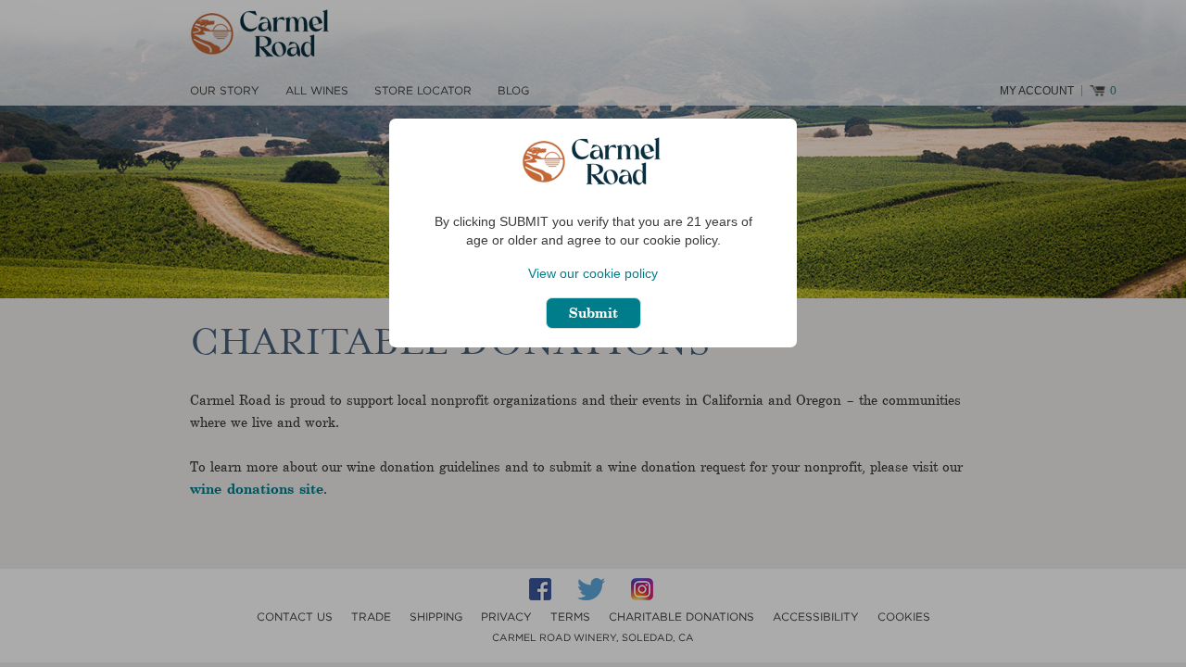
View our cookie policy (593, 273)
